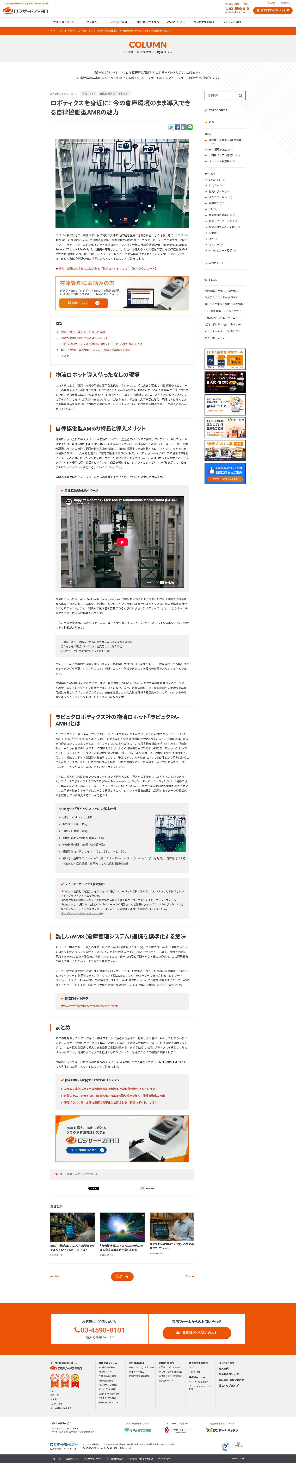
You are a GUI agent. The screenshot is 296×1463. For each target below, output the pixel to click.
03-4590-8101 (103, 1330)
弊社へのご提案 (227, 1385)
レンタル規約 (56, 1404)
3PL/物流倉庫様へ (148, 22)
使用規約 (54, 1399)
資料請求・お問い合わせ (200, 1333)
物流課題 (217, 304)
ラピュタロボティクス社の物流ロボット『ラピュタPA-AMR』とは (102, 344)
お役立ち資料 (195, 1372)
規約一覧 (54, 1395)
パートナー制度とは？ (198, 1382)
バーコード (234, 317)
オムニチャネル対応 (107, 1398)
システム (216, 185)
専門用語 (216, 262)
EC (206, 311)
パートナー (68, 1449)
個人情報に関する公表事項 (140, 1459)
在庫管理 (216, 203)
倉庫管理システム (63, 22)
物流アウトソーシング (223, 221)
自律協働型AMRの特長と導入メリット (84, 338)
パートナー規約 (164, 1459)
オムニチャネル (220, 197)
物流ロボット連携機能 (108, 1385)
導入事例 (91, 22)
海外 (214, 238)
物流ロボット (88, 93)
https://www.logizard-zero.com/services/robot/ (89, 1006)
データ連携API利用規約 (60, 1408)
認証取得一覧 (72, 1459)
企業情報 (54, 1449)
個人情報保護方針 (115, 1459)
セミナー (216, 244)
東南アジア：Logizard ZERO (141, 1367)
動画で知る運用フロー (109, 1402)
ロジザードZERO (25, 10)
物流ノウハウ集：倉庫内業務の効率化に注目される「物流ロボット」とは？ (110, 1102)
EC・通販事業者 (221, 149)
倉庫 (69, 1174)
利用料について (106, 1372)
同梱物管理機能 (106, 1380)
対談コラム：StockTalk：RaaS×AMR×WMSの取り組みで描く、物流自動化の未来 (114, 1095)
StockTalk (217, 179)
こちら (125, 439)
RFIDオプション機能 (107, 1389)
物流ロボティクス (215, 338)
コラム (191, 1367)
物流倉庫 (210, 290)
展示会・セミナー (166, 1380)
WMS (220, 290)
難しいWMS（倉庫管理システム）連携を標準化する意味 (96, 350)
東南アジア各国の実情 (139, 1376)
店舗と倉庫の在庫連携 (109, 1393)
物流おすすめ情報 (204, 22)
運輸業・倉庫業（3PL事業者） (114, 93)
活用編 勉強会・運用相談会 (171, 1376)
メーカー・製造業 (222, 161)
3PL (62, 1174)
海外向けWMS (119, 22)
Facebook (126, 1448)
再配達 (214, 232)
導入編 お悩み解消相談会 (170, 1372)
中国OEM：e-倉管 (136, 1372)
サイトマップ (55, 1459)
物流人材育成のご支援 (224, 227)
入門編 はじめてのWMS (169, 1367)
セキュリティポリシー (93, 1459)
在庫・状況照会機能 (107, 1376)
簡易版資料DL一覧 (229, 1374)
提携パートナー (197, 1377)
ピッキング (231, 331)
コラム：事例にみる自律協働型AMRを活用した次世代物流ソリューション (109, 1088)
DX (213, 209)
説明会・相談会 (176, 22)
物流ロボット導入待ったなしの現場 (83, 332)
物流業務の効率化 (222, 215)
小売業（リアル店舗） (224, 155)
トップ (52, 1391)
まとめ (65, 356)
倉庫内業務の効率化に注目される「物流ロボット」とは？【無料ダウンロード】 (108, 268)
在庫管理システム (215, 317)
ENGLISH (285, 3)
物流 (77, 1174)
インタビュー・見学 (223, 250)
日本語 (271, 3)
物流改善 (237, 304)
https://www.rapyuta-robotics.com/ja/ (82, 913)
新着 (211, 122)
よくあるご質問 (232, 22)
